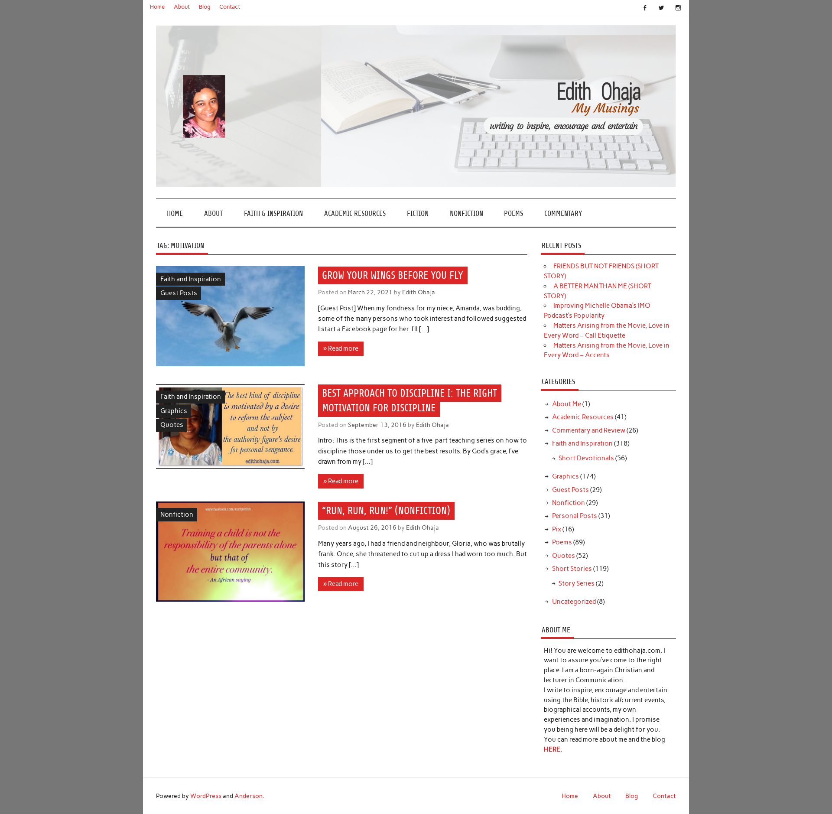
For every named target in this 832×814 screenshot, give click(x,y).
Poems (513, 213)
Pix (556, 529)
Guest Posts (178, 293)
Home (157, 6)
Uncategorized (574, 602)
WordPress (205, 795)
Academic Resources (355, 213)
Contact (229, 6)
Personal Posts (574, 516)
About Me (566, 404)
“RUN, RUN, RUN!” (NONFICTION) (386, 511)
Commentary (563, 213)
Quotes (171, 425)
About (182, 6)
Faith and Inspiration (190, 279)
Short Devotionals (586, 458)
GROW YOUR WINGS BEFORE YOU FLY (392, 275)
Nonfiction (466, 213)
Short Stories (572, 569)
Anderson (248, 795)
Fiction (418, 213)
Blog (205, 6)
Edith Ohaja (418, 292)
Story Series (577, 583)
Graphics (173, 411)
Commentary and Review (588, 430)
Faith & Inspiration (273, 213)
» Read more (340, 348)
